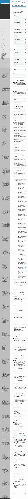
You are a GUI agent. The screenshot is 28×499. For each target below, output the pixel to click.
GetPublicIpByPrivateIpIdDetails (5, 386)
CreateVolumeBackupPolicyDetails (5, 321)
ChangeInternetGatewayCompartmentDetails (6, 185)
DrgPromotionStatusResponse (5, 362)
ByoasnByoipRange (4, 143)
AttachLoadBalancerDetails (4, 104)
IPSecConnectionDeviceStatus (5, 391)
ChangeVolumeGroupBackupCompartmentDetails (6, 200)
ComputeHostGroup (4, 239)
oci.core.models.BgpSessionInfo (21, 294)
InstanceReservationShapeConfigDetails (5, 471)
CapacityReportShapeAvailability (5, 157)
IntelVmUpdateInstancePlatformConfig (5, 484)
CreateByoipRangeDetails (4, 267)
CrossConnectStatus (4, 332)
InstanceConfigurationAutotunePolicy (5, 418)
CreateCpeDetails (3, 280)
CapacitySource (3, 159)
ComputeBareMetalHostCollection (5, 210)
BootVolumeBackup (4, 116)
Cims (1, 48)
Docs (12, 1)
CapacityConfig (3, 155)
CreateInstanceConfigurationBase (5, 295)
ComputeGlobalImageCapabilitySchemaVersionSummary (6, 226)
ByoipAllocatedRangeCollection (5, 146)
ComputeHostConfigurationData (5, 238)
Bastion (2, 40)
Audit (1, 38)
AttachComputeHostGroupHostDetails (5, 100)
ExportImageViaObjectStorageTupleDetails (6, 374)
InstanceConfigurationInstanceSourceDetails (6, 430)
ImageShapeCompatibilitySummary (5, 401)
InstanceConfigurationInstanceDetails (5, 428)
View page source (24, 2)
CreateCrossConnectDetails (4, 281)
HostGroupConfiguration (4, 387)
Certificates (2, 46)
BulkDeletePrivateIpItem (4, 132)
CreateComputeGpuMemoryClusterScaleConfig (6, 277)
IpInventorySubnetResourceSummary (5, 495)
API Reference (15, 1)
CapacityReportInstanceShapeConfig (5, 156)
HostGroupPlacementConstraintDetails (5, 388)
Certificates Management (3, 47)
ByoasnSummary (3, 145)
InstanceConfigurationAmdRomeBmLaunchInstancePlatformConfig (6, 414)
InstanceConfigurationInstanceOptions (5, 429)
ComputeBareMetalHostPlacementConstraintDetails (6, 211)
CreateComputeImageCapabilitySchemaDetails (6, 279)
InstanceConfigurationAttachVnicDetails (5, 416)
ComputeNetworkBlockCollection (5, 250)
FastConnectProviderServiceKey (5, 377)
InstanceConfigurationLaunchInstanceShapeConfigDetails (6, 441)
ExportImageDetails (4, 373)
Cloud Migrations (3, 51)
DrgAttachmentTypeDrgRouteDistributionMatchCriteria (6, 359)
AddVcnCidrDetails (4, 77)
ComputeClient (3, 60)
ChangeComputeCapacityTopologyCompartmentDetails (6, 168)
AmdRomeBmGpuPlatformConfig (5, 87)
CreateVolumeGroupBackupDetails (5, 323)
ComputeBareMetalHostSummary (5, 212)
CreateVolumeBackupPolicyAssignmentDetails (6, 320)
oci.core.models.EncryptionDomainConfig (22, 351)
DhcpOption (3, 348)
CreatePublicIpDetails (4, 308)
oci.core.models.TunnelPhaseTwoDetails (22, 435)
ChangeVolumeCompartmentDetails (5, 199)
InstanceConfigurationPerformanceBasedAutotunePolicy (6, 444)
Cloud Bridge (2, 49)
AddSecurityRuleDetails (4, 75)
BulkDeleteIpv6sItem (4, 131)
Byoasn (3, 142)
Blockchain (2, 43)
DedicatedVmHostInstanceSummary (5, 336)
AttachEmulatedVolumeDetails (5, 101)
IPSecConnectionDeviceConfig (5, 390)
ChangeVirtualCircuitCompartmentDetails (6, 196)
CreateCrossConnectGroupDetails (5, 282)
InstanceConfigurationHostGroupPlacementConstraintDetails (6, 427)
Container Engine (3, 55)
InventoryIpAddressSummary (4, 486)
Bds (1, 42)
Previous (14, 493)
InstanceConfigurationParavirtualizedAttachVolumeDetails (6, 443)
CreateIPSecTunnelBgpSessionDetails (5, 292)
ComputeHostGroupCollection (5, 240)
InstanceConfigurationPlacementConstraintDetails (6, 445)
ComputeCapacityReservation (5, 214)
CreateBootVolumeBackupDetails (5, 264)
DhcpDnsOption (3, 347)
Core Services (2, 58)
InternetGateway (3, 485)
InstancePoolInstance (4, 456)
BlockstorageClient (3, 59)
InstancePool (3, 455)
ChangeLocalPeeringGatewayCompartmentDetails (6, 186)
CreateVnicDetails (3, 318)
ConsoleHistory (3, 254)
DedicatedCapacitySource (4, 333)
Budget (2, 44)
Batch (1, 41)
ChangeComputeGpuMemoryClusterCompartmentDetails (6, 170)
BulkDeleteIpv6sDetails (4, 130)
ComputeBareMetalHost (4, 209)
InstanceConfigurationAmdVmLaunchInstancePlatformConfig (6, 415)
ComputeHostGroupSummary (5, 241)
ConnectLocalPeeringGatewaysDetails (5, 252)
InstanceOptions (3, 454)
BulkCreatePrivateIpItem (4, 128)
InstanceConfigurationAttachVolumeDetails (6, 417)
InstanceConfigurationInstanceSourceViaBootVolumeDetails (6, 432)
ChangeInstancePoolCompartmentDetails (6, 184)
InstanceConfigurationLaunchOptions (5, 442)
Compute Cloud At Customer (4, 53)
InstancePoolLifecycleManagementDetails (6, 459)
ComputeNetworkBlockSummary (5, 251)
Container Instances (3, 56)
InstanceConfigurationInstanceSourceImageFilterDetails (6, 431)
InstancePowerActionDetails (4, 468)
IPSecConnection (3, 389)
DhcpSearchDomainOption (4, 350)
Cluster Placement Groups (4, 52)
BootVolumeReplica (4, 118)
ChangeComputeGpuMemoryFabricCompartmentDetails (6, 171)
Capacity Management (3, 45)
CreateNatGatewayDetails (4, 305)
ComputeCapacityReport (4, 213)
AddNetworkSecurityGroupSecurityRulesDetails (6, 73)
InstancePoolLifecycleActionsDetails (5, 458)
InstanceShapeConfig (4, 472)
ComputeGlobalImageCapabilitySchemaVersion (6, 225)
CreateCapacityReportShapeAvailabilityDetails (6, 268)
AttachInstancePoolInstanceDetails (5, 103)
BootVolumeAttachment (4, 115)
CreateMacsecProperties (4, 304)
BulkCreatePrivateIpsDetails (4, 129)
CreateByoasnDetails (4, 266)
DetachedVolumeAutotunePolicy (5, 345)
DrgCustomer (3, 360)
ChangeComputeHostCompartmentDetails (6, 172)
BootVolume (3, 114)
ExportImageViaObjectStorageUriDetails (5, 375)
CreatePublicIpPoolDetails (4, 309)
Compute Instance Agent (3, 54)
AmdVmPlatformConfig (4, 91)
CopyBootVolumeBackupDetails (5, 255)
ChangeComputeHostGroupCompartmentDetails (6, 173)
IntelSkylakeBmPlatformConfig (5, 481)
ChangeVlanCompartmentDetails (5, 197)
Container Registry (3, 57)
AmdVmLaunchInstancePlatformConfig (5, 90)
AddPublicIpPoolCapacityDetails (5, 74)
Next (24, 493)
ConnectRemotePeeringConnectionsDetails (6, 253)
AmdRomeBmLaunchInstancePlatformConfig (6, 88)
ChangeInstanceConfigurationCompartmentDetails (6, 183)
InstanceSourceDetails (4, 473)
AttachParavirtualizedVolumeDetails (5, 105)
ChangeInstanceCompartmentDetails (5, 182)
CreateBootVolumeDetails (4, 265)
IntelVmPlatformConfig (4, 483)
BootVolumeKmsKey (4, 117)
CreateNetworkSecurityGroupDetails (5, 306)
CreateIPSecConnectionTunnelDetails (5, 291)
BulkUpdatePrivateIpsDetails (4, 141)
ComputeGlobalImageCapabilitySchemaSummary (6, 224)
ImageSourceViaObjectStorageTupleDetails (6, 403)
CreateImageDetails (4, 294)
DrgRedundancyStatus (4, 363)
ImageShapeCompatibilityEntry (5, 400)
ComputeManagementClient (4, 61)
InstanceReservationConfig (4, 469)
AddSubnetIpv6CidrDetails (4, 76)
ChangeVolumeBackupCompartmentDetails (6, 198)
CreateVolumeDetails (4, 322)
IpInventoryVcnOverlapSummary (5, 497)
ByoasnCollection (3, 144)
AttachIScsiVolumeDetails (4, 102)
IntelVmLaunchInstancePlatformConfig (5, 482)
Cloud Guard (2, 50)
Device (2, 346)
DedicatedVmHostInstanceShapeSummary (6, 335)
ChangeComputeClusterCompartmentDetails (6, 169)
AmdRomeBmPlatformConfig (5, 89)
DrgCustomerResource (4, 361)
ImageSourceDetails (4, 402)
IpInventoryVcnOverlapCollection (5, 496)
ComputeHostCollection (4, 236)
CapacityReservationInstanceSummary (5, 158)
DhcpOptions (3, 349)
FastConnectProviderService (4, 376)
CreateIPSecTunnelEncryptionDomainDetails (6, 293)
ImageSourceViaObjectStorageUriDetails (5, 404)
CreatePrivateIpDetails (4, 307)
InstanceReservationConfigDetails (5, 470)
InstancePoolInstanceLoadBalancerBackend (6, 457)
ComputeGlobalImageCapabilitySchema (5, 223)
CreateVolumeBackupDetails (4, 319)
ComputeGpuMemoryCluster (4, 227)
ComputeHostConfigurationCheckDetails (6, 237)
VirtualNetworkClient (4, 62)
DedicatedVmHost (4, 334)
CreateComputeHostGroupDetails (5, 278)
